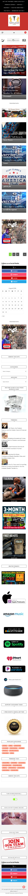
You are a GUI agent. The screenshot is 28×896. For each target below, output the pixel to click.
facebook (15, 271)
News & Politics (19, 1)
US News (5, 745)
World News (5, 750)
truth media (14, 762)
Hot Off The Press (8, 1)
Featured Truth (17, 745)
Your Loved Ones (13, 748)
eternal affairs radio (17, 765)
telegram (15, 281)
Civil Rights (21, 748)
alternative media (21, 767)
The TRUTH (7, 10)
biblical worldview (12, 767)
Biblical (12, 752)
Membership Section (17, 10)
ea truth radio (22, 762)
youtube (15, 278)
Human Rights (5, 752)
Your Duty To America (14, 750)
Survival (19, 4)
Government (5, 748)
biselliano (4, 767)
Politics (10, 745)
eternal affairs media (7, 765)
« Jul (3, 316)
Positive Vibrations (17, 7)
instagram (15, 274)
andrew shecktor (6, 770)
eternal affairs (6, 762)
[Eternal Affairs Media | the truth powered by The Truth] (14, 21)
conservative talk (14, 770)
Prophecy (6, 7)
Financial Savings (10, 4)
